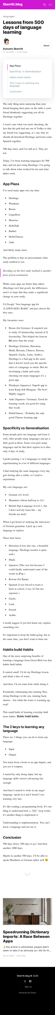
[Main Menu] (50, 4)
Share (46, 45)
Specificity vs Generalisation (25, 71)
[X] (25, 981)
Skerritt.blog (12, 4)
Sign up (28, 986)
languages (9, 16)
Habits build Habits (20, 77)
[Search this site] (44, 4)
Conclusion (16, 91)
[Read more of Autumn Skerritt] (6, 41)
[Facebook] (30, 981)
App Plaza (15, 65)
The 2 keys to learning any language (24, 84)
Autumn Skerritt (13, 48)
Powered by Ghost (27, 992)
